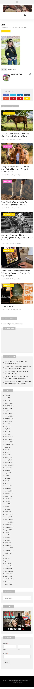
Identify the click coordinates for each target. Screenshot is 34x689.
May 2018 (7, 558)
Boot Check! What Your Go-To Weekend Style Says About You (14, 203)
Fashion (7, 146)
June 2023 (7, 426)
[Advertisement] (17, 341)
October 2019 (8, 524)
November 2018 (9, 548)
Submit (6, 662)
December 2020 (9, 491)
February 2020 (9, 514)
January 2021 (8, 488)
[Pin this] (13, 98)
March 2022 (8, 455)
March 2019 (8, 543)
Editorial (8, 250)
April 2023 (7, 431)
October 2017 (8, 576)
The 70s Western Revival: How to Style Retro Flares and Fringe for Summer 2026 (15, 169)
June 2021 (7, 478)
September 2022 (9, 444)
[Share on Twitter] (13, 95)
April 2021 (7, 483)
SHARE (6, 31)
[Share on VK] (20, 98)
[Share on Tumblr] (27, 95)
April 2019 (7, 540)
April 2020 (7, 509)
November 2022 (9, 442)
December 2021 (9, 462)
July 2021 (7, 475)
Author (4, 69)
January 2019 (8, 545)
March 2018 (8, 563)
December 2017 (9, 571)
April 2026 (7, 400)
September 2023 (9, 418)
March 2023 (8, 434)
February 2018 (8, 566)
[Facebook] (17, 2)
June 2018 (7, 555)
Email (5, 653)
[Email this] (27, 98)
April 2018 (7, 561)
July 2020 (7, 501)
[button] (30, 15)
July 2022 (7, 447)
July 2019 (7, 532)
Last (19, 649)
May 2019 (7, 537)
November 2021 (9, 465)
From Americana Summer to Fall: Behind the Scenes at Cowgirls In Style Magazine (15, 273)
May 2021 (7, 481)
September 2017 (9, 579)
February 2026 (9, 403)
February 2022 (9, 457)
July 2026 (7, 395)
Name (5, 643)
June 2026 (7, 398)
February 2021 (8, 486)
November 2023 (9, 416)
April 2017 (7, 581)
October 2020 (8, 496)
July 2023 (7, 424)
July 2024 (7, 411)
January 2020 (8, 517)
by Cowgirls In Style (18, 27)
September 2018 (9, 550)
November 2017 (9, 574)
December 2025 (9, 406)
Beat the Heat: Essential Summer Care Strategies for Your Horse (15, 134)
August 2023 (8, 421)
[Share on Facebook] (6, 95)
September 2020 (9, 499)
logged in (10, 323)
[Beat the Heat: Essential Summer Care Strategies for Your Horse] (17, 120)
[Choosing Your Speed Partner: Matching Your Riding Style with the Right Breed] (17, 222)
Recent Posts (12, 69)
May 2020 (7, 506)
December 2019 (9, 519)
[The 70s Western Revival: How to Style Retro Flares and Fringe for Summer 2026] (17, 154)
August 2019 (8, 530)
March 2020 (8, 512)
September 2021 (9, 470)
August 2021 (8, 473)
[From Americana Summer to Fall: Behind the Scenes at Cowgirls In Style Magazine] (17, 258)
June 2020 (7, 504)
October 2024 (8, 408)
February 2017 (8, 584)
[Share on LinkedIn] (20, 95)
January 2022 (8, 460)
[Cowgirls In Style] (6, 77)
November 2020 (9, 493)
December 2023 (9, 413)
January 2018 (8, 568)
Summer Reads (7, 306)
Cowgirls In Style (16, 73)
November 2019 (9, 522)
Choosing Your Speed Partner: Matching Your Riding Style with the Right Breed (17, 237)
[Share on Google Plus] (6, 98)
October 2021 (8, 468)
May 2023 (7, 429)
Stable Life (9, 113)
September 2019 (9, 527)
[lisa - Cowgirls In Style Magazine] (17, 8)
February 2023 (9, 437)
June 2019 (7, 535)
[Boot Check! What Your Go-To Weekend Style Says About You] (17, 189)
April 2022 (7, 452)
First (4, 649)
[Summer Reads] (17, 293)
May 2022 (7, 449)
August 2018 (8, 553)
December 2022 (9, 439)
